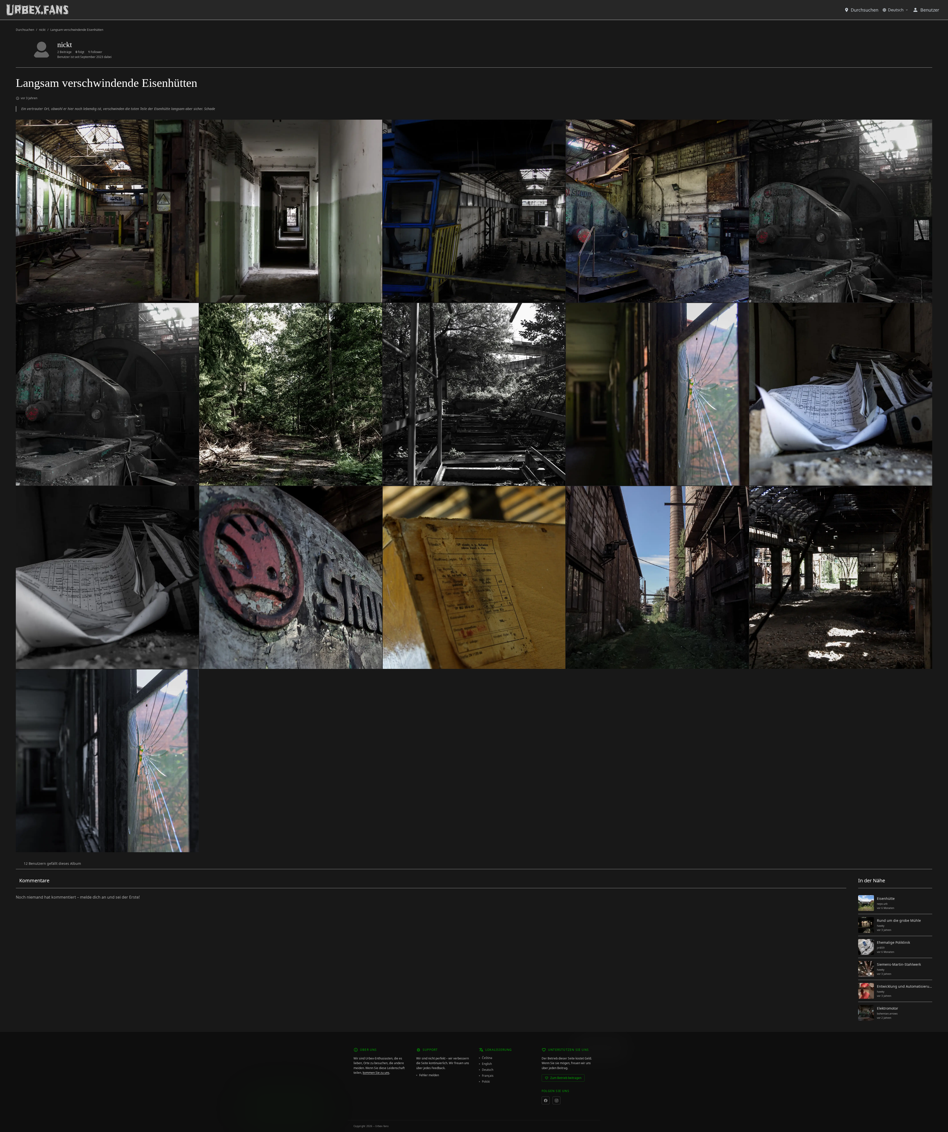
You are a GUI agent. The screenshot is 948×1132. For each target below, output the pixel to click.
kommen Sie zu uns (376, 1073)
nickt (42, 30)
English (487, 1064)
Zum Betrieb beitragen (565, 1078)
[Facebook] (546, 1100)
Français (488, 1076)
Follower (95, 52)
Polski (486, 1082)
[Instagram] (556, 1100)
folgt (80, 52)
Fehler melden (429, 1075)
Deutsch (896, 10)
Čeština (487, 1058)
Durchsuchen (864, 10)
